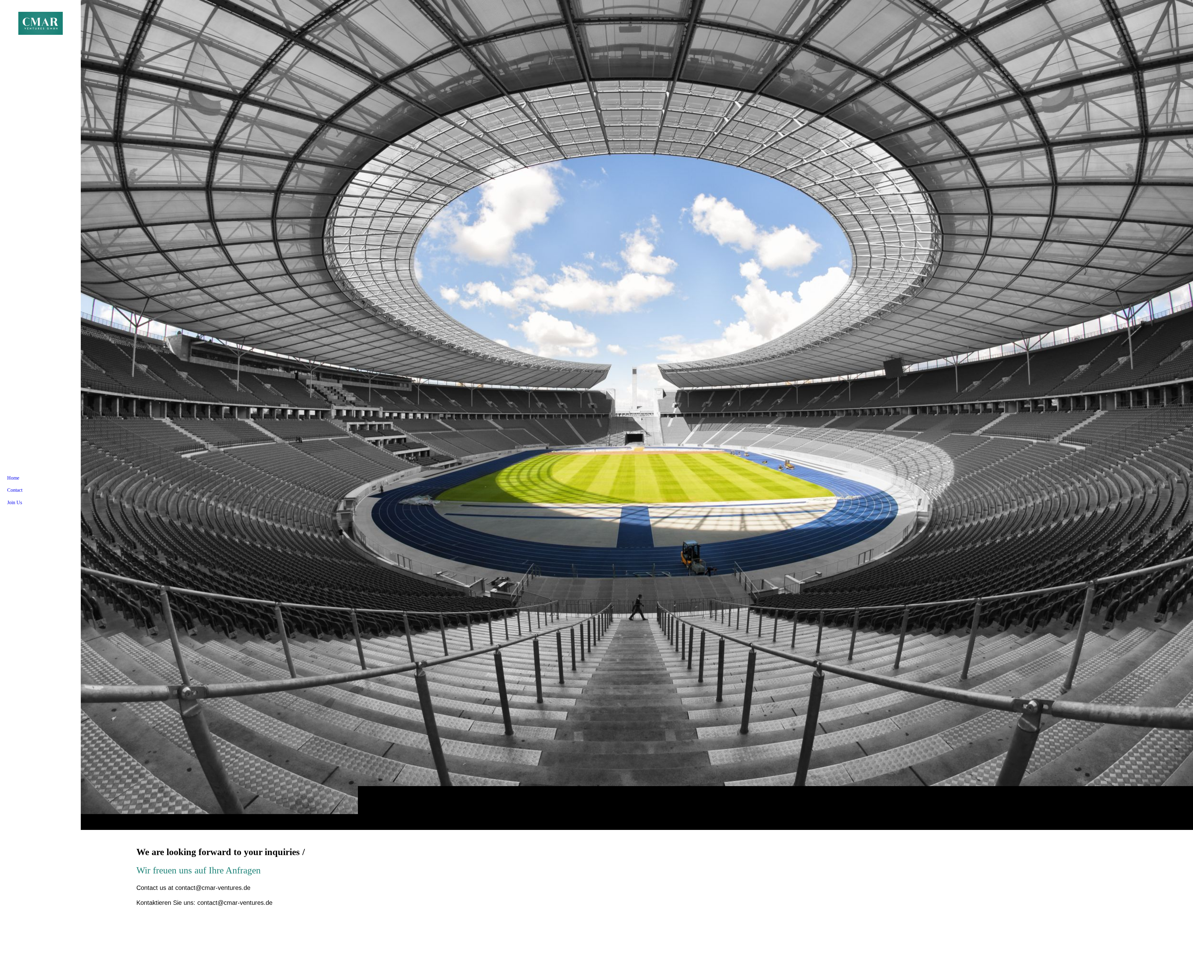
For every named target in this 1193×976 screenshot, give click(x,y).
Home (13, 478)
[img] (637, 415)
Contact (14, 490)
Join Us (14, 502)
